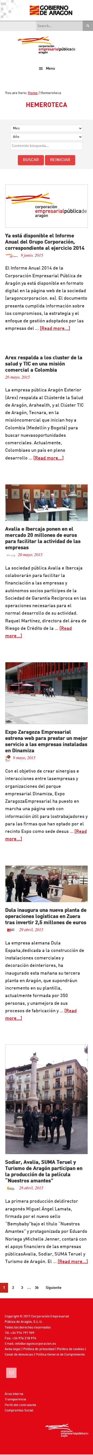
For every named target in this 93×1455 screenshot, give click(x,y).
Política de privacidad (39, 1349)
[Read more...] (55, 328)
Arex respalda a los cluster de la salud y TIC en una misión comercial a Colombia (43, 364)
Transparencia (15, 1399)
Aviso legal (13, 1349)
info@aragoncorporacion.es (35, 1343)
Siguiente (53, 1288)
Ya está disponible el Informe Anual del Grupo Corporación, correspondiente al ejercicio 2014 (44, 242)
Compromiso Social (19, 1410)
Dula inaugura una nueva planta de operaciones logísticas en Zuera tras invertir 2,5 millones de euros (46, 916)
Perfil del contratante (20, 1405)
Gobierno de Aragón (50, 10)
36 (36, 1288)
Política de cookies (70, 1349)
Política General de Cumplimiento (60, 1354)
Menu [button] (50, 68)
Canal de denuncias (19, 1354)
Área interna (14, 1394)
